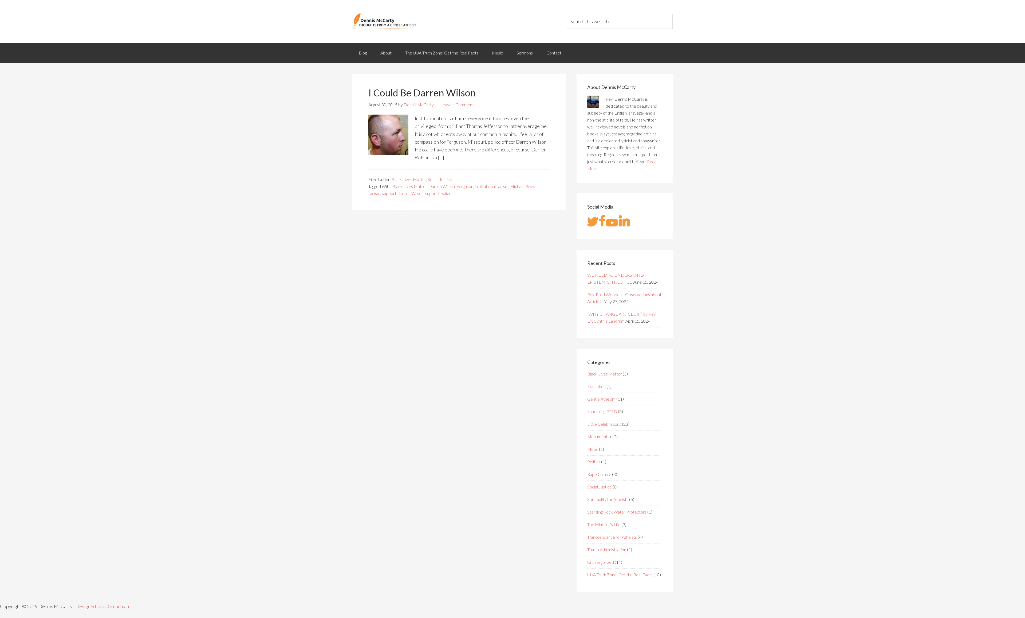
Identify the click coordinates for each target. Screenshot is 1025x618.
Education (596, 386)
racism (374, 193)
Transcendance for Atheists (612, 536)
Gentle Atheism (601, 398)
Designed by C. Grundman (102, 606)
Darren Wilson (441, 186)
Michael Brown (524, 186)
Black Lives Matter (409, 179)
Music (592, 449)
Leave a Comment (457, 104)
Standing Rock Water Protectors (616, 511)
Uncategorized (600, 562)
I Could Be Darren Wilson (422, 93)
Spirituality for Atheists (607, 499)
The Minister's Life (604, 524)
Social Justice (440, 179)
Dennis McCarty (400, 21)
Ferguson (464, 186)
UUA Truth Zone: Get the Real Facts (620, 574)
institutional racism (491, 186)
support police (438, 193)
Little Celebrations (604, 424)
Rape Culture (599, 474)
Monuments (598, 436)
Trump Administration (606, 549)
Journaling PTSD (602, 411)
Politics (593, 461)
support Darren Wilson (403, 193)
